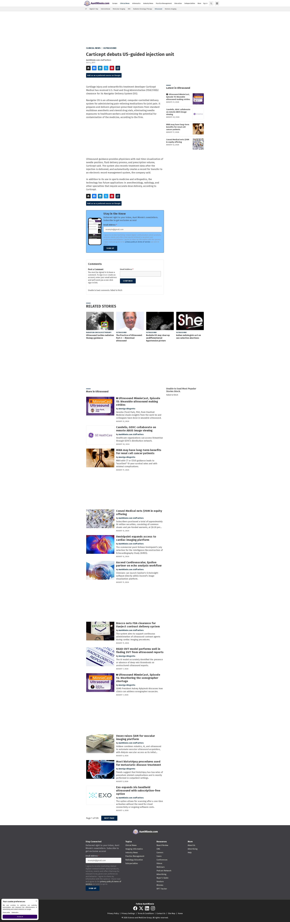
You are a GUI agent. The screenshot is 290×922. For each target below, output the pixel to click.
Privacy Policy (113, 913)
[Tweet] (106, 68)
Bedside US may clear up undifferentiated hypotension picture (158, 338)
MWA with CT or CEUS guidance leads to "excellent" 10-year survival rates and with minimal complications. (136, 463)
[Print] (88, 68)
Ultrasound (109, 48)
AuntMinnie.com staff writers (98, 60)
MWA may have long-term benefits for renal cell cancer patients (177, 127)
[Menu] (217, 3)
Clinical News (93, 48)
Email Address (110, 225)
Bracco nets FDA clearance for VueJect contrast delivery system (138, 625)
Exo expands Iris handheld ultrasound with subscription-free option (138, 790)
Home (180, 913)
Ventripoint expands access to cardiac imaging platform (136, 538)
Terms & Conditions (146, 913)
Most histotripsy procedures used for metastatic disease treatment (138, 763)
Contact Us (160, 913)
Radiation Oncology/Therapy (98, 332)
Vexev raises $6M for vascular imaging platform (135, 737)
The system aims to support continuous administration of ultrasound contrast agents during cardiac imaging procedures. (138, 636)
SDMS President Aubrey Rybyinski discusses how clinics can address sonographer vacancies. (139, 690)
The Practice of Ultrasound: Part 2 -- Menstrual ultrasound (129, 338)
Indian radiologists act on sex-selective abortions (188, 336)
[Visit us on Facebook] (135, 908)
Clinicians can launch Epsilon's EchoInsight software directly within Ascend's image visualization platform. (137, 576)
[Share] (94, 68)
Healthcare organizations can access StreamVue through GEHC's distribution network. (139, 439)
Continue (128, 281)
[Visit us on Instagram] (153, 908)
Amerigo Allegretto (127, 409)
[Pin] (112, 68)
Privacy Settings (128, 913)
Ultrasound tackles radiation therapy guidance (100, 336)
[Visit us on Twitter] (141, 908)
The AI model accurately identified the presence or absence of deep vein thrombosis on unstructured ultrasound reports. (139, 662)
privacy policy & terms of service (137, 242)
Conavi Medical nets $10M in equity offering (177, 140)
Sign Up (110, 248)
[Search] (211, 3)
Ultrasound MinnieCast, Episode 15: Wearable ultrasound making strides (178, 97)
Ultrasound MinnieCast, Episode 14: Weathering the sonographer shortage (138, 678)
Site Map (171, 913)
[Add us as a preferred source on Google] (118, 68)
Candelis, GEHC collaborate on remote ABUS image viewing (178, 112)
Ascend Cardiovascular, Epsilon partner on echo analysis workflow (139, 564)
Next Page (109, 818)
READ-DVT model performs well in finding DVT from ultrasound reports (140, 650)
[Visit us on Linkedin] (147, 908)
